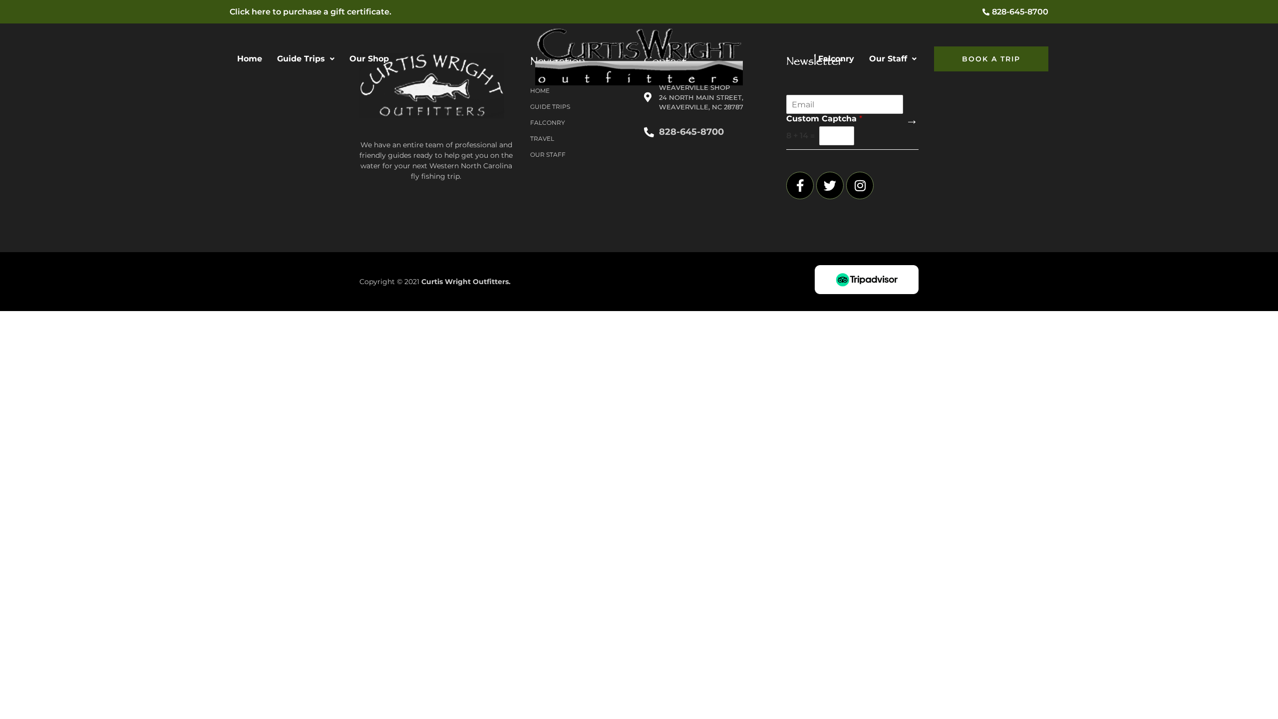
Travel (542, 138)
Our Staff (888, 58)
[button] (306, 58)
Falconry (836, 58)
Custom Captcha (824, 118)
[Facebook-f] (800, 185)
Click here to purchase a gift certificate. (310, 11)
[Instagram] (860, 185)
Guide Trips (301, 58)
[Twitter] (830, 185)
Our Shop (369, 58)
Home (249, 58)
